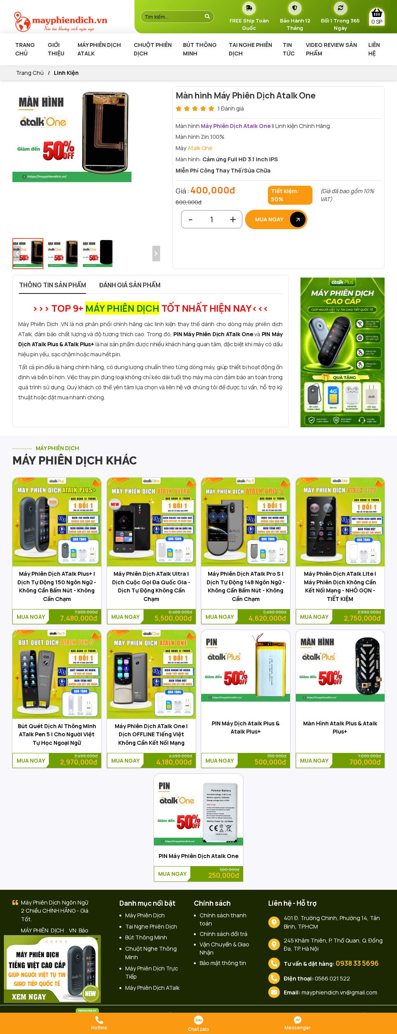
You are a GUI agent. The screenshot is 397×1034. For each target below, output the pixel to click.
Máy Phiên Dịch (145, 915)
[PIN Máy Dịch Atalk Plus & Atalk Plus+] (245, 667)
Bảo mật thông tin (223, 963)
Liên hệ (374, 49)
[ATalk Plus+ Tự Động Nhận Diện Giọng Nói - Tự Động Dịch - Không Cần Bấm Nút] (342, 352)
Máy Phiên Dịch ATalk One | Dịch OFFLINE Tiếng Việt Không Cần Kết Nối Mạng (151, 734)
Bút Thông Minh (200, 49)
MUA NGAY (269, 219)
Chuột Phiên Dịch (153, 49)
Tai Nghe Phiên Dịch (250, 49)
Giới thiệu (56, 49)
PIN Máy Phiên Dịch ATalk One (213, 334)
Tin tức (289, 49)
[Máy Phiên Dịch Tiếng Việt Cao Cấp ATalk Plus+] (52, 968)
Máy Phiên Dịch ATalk (99, 49)
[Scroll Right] (156, 253)
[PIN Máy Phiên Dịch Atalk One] (198, 811)
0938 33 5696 (357, 963)
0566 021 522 (332, 978)
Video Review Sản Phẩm (331, 49)
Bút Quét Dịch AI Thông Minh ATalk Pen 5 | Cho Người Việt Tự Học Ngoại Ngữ (57, 734)
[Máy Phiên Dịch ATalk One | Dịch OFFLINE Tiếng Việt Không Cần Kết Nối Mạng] (151, 674)
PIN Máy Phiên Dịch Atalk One (198, 856)
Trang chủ (25, 49)
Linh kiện (66, 72)
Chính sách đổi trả (223, 933)
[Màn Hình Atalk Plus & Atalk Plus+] (340, 667)
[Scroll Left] (17, 253)
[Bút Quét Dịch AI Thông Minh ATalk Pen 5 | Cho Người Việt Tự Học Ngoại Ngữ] (56, 674)
